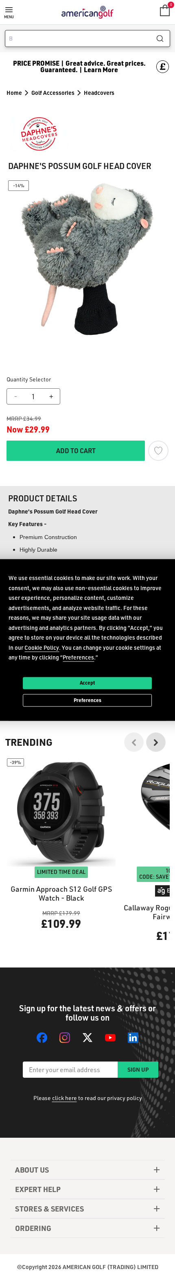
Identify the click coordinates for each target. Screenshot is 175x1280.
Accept (87, 682)
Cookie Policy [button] (41, 647)
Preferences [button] (78, 657)
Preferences (87, 700)
